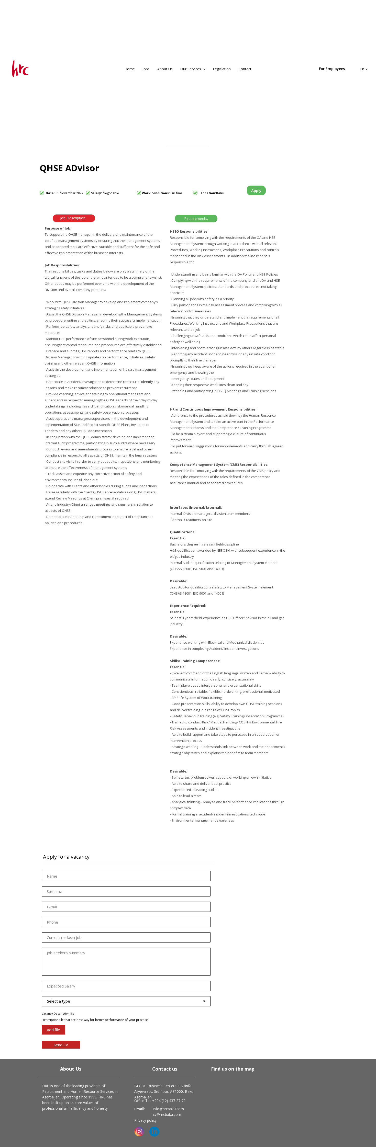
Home (130, 68)
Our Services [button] (191, 68)
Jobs (146, 68)
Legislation (222, 68)
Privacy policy (145, 1120)
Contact (244, 68)
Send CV (61, 1044)
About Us (165, 68)
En (362, 68)
